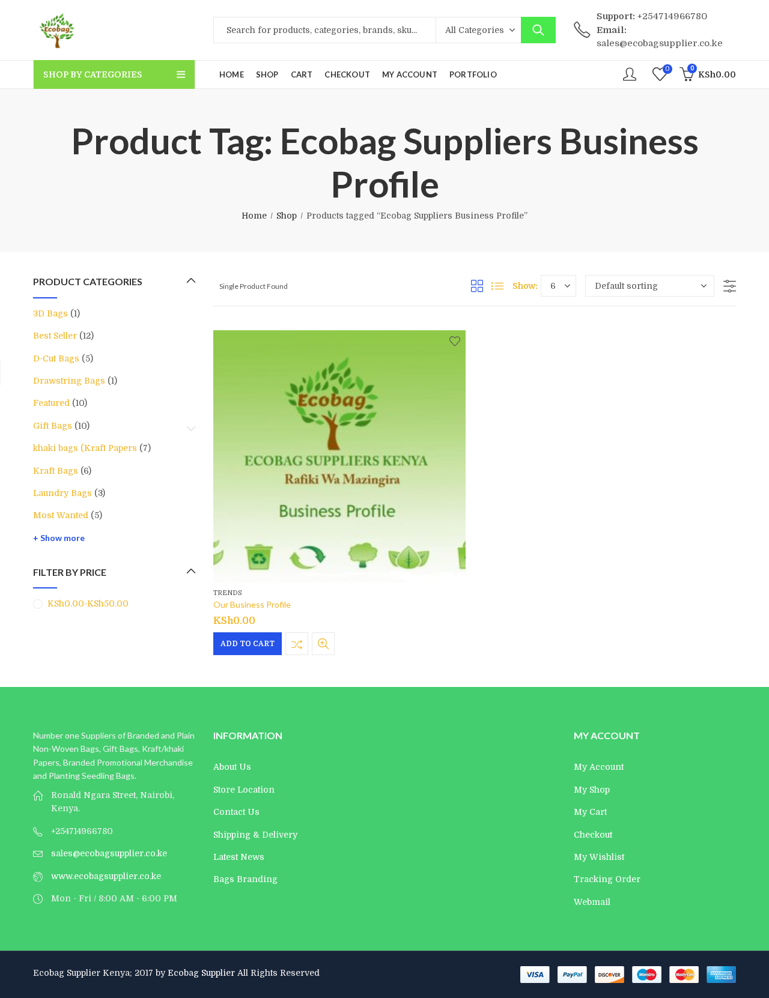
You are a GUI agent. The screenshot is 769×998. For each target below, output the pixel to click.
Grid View (477, 285)
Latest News (238, 857)
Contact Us (236, 812)
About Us (232, 767)
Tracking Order (607, 879)
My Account (599, 767)
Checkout (593, 834)
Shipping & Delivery (255, 834)
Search (538, 30)
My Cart (590, 812)
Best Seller (55, 335)
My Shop (592, 789)
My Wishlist (599, 857)
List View (497, 285)
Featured (51, 403)
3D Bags (50, 313)
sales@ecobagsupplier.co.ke (109, 853)
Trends (227, 593)
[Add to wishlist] (455, 341)
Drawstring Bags (69, 381)
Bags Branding (245, 879)
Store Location (244, 789)
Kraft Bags (55, 471)
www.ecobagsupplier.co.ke (106, 876)
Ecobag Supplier (201, 973)
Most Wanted (60, 515)
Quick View (323, 643)
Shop (286, 215)
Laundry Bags (62, 493)
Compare (296, 643)
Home (254, 215)
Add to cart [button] (247, 644)
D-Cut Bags (56, 358)
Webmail (592, 902)
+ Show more (59, 538)
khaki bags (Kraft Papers (85, 448)
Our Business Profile (252, 605)
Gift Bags (52, 426)
